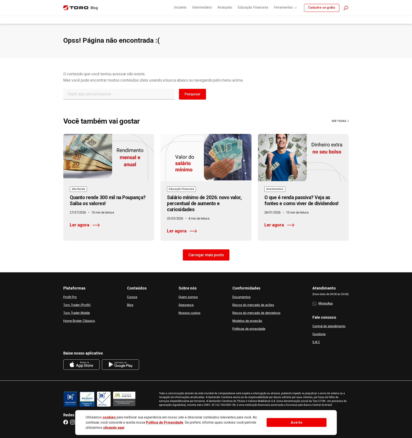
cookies (109, 417)
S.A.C (316, 342)
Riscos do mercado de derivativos (256, 313)
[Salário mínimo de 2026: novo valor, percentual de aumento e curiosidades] (206, 157)
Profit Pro (70, 297)
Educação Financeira (253, 7)
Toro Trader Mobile (76, 313)
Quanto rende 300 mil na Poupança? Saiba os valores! (108, 200)
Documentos (241, 297)
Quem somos (188, 297)
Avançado (225, 7)
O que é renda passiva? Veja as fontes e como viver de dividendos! (301, 200)
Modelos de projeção (247, 321)
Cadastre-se (321, 7)
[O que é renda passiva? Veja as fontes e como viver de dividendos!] (303, 157)
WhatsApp (325, 303)
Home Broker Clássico (79, 321)
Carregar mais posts (206, 255)
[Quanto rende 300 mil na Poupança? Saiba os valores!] (108, 157)
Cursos (132, 297)
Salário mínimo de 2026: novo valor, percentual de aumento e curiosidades (204, 203)
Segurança (186, 305)
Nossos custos (189, 313)
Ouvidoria (319, 334)
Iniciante (180, 7)
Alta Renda (78, 189)
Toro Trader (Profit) (77, 305)
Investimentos (274, 189)
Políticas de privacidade (248, 328)
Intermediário (202, 7)
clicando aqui (113, 428)
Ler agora (79, 224)
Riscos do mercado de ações (253, 305)
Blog (130, 305)
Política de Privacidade (164, 422)
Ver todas (339, 121)
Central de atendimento (328, 326)
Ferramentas (283, 7)
